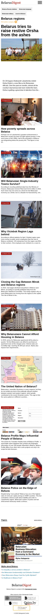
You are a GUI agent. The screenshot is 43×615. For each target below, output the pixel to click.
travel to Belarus (20, 13)
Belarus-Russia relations (9, 9)
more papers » (38, 520)
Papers (4, 520)
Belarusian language (25, 9)
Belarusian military (7, 13)
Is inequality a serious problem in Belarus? (16, 570)
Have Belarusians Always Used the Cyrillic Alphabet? (19, 575)
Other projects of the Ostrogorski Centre (21, 594)
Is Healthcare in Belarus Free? (12, 578)
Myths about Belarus (9, 566)
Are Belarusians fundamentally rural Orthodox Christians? (21, 572)
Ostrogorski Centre (31, 589)
